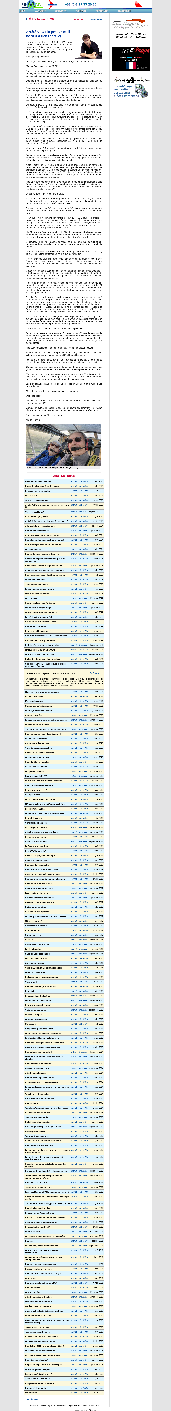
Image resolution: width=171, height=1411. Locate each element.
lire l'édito (84, 481)
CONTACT (81, 11)
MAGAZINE (40, 11)
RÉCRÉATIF (102, 11)
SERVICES (60, 11)
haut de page (32, 1399)
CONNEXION (124, 11)
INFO (22, 11)
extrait (74, 481)
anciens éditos (96, 20)
